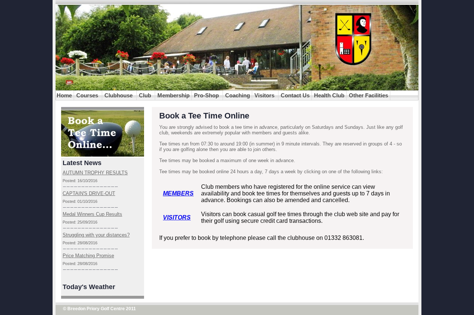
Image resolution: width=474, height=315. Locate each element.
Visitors (265, 95)
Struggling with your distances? (96, 235)
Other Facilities (368, 95)
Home (64, 95)
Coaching (237, 95)
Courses (88, 95)
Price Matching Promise (88, 255)
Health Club (329, 95)
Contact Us (295, 95)
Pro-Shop (207, 95)
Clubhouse (119, 95)
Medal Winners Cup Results (92, 214)
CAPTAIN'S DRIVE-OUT (89, 193)
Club (146, 95)
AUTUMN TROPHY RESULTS (95, 172)
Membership (173, 95)
